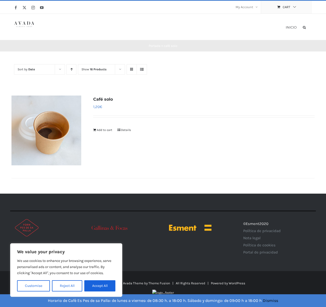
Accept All (100, 286)
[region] (66, 270)
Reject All (67, 286)
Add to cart (104, 130)
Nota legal (252, 238)
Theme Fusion (159, 283)
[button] (304, 27)
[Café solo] (46, 130)
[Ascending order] (71, 69)
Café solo (103, 99)
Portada (154, 46)
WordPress (237, 283)
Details (126, 130)
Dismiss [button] (270, 300)
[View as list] (142, 69)
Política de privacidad (262, 231)
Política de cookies (259, 245)
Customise (33, 286)
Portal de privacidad (260, 252)
